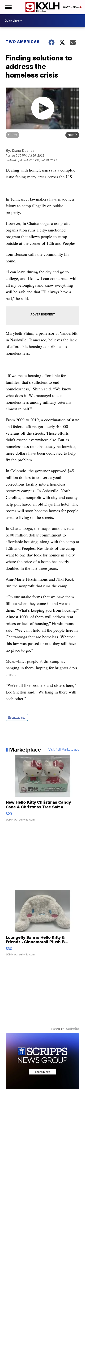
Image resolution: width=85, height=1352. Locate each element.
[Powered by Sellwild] (72, 1029)
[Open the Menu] (8, 7)
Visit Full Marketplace (63, 749)
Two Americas (23, 41)
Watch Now (71, 7)
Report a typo (16, 717)
